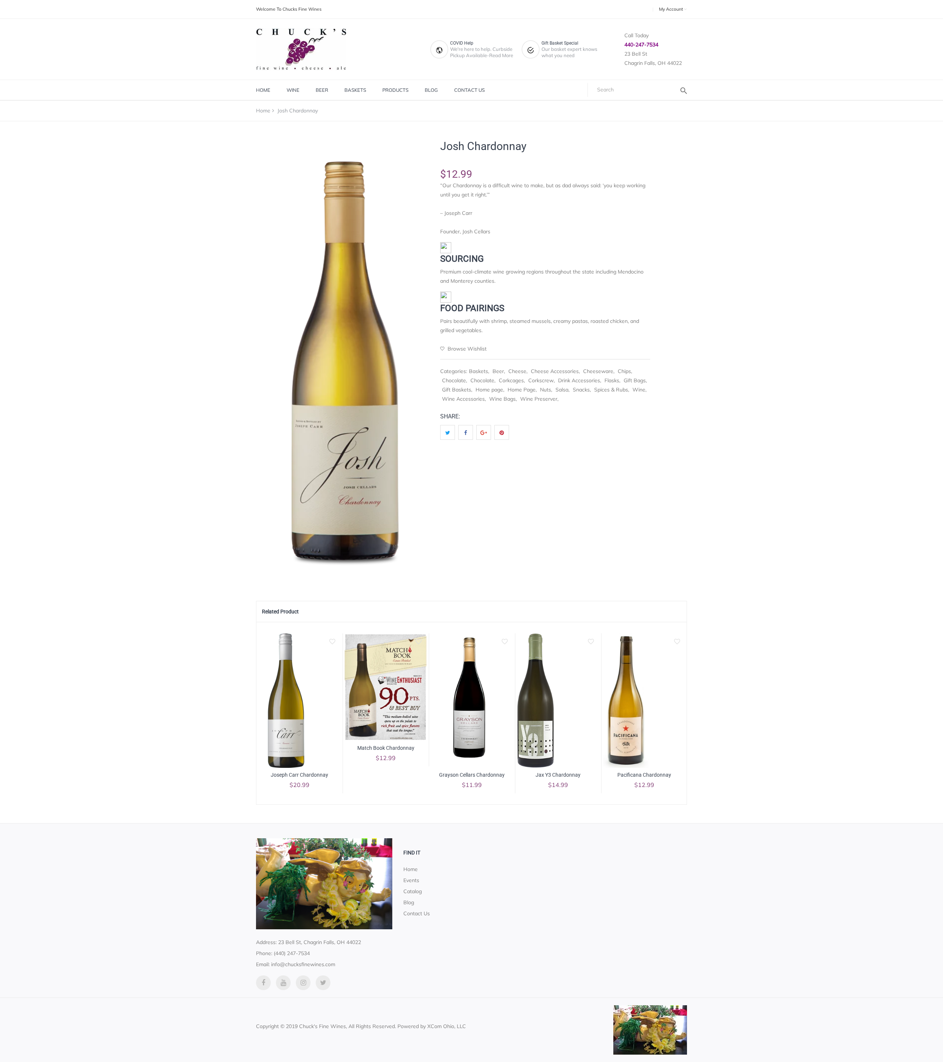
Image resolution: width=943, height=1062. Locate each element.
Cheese (517, 371)
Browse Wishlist (466, 348)
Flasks (611, 380)
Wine (293, 90)
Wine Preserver (538, 399)
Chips (624, 371)
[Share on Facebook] (465, 432)
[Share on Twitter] (447, 432)
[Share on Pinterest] (501, 432)
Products (395, 90)
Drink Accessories (579, 380)
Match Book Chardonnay (385, 748)
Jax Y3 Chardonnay (558, 775)
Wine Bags (502, 399)
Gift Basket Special (559, 43)
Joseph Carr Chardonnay (299, 775)
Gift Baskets (456, 389)
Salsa (561, 389)
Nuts (545, 389)
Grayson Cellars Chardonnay (472, 775)
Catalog (412, 891)
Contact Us (469, 90)
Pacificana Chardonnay (644, 775)
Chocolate (454, 380)
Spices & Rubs (611, 389)
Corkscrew (541, 380)
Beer (322, 90)
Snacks (581, 389)
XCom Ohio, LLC (446, 1026)
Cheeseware (598, 371)
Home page (489, 389)
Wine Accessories (463, 399)
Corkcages (511, 380)
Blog (431, 90)
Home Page (522, 389)
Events (411, 880)
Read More (501, 55)
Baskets (355, 90)
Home (263, 90)
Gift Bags (635, 380)
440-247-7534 (641, 44)
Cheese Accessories (555, 371)
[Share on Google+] (483, 432)
